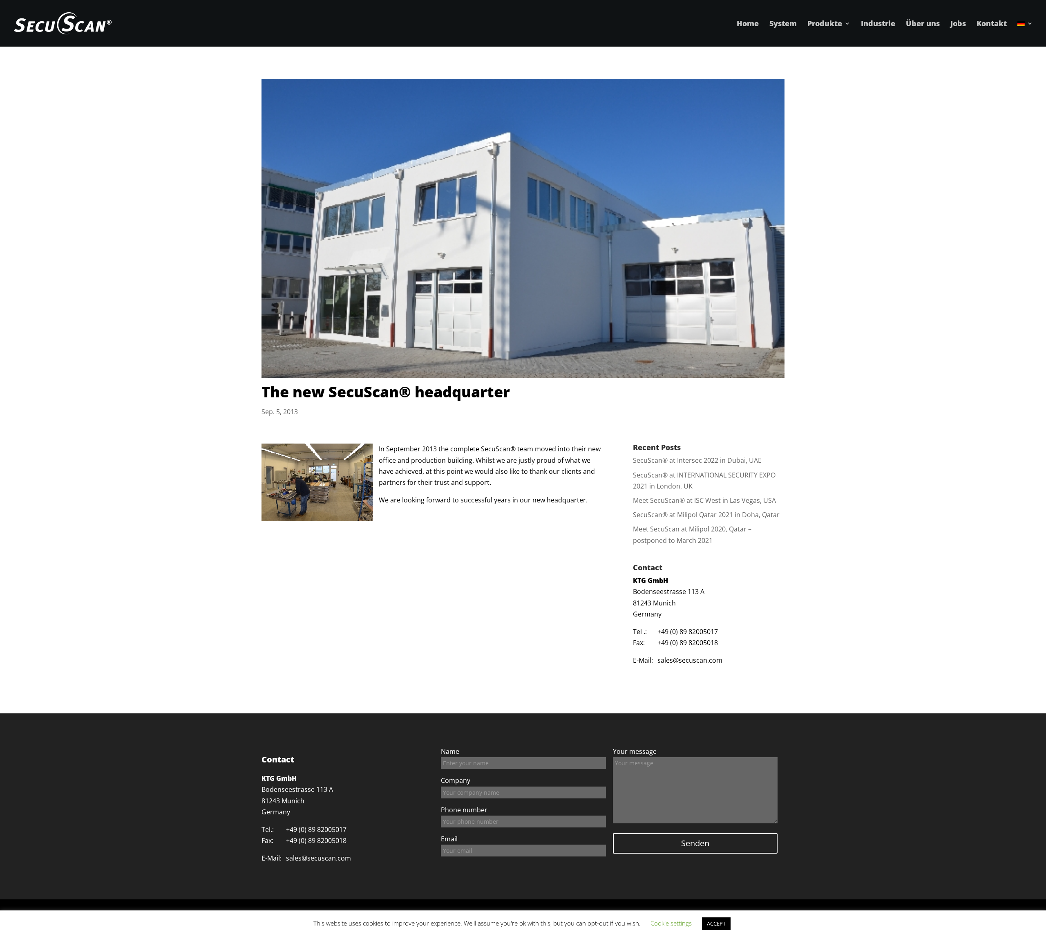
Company (455, 780)
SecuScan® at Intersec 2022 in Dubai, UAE (697, 460)
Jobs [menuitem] (958, 24)
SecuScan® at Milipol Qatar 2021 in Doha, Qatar (706, 514)
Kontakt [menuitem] (992, 24)
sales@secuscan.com (689, 660)
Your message (635, 751)
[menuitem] (1025, 33)
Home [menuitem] (748, 24)
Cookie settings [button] (671, 923)
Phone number (464, 809)
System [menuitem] (783, 24)
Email (449, 838)
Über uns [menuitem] (923, 24)
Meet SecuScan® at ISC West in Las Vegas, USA (704, 500)
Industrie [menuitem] (878, 24)
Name (450, 751)
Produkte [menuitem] (824, 24)
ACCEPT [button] (716, 923)
